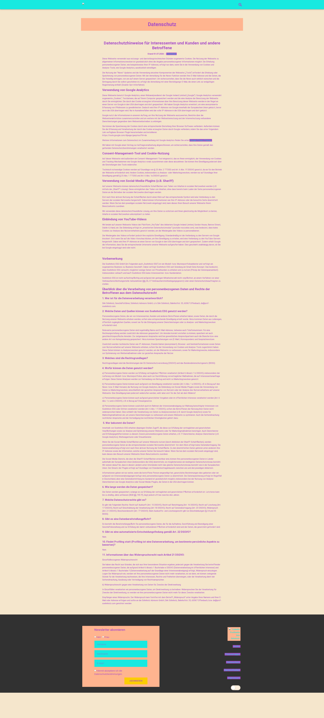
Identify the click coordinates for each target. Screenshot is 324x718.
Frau (107, 637)
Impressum (234, 678)
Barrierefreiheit (232, 670)
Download (171, 54)
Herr (99, 637)
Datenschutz (233, 662)
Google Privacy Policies (200, 140)
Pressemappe (232, 654)
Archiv (237, 646)
